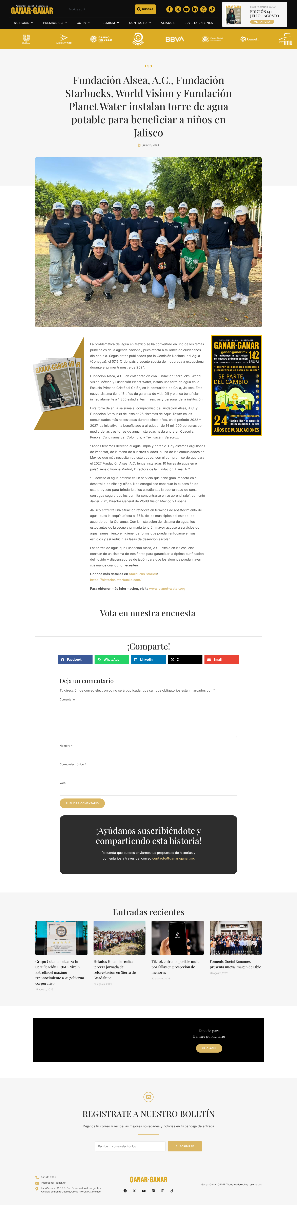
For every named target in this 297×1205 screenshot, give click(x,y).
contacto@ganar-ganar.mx (173, 858)
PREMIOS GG (53, 22)
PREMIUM (107, 22)
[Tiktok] (212, 9)
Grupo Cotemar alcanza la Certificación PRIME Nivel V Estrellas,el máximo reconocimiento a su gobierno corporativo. (59, 972)
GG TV (81, 22)
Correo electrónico (73, 764)
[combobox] (99, 9)
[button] (75, 659)
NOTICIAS (21, 22)
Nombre (66, 745)
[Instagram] (203, 9)
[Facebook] (125, 1191)
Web (63, 783)
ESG (148, 66)
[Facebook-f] (169, 9)
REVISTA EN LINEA (198, 22)
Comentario (68, 699)
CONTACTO (138, 22)
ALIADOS (168, 22)
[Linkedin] (153, 1191)
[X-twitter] (178, 9)
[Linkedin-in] (195, 9)
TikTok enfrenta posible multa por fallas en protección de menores (176, 967)
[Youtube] (186, 9)
